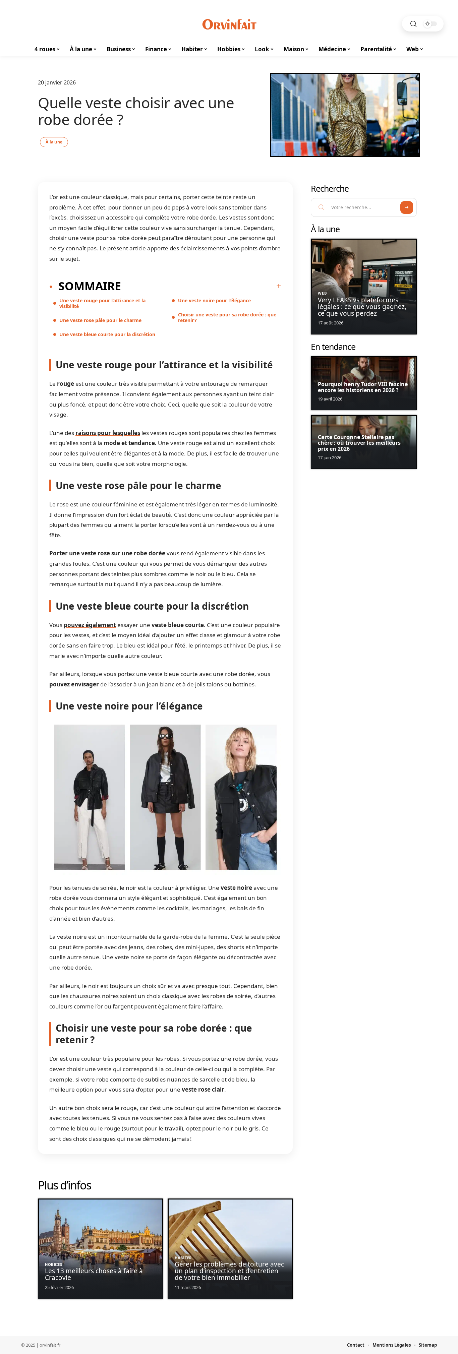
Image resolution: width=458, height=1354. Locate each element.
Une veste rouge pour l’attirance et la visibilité (102, 303)
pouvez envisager (74, 684)
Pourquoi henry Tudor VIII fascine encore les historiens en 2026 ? (363, 387)
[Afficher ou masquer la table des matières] (201, 286)
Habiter (183, 1257)
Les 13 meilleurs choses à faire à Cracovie (94, 1274)
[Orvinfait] (229, 24)
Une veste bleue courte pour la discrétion (107, 334)
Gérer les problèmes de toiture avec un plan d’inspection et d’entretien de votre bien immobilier (229, 1271)
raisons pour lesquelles (107, 433)
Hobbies (53, 1264)
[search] (413, 24)
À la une (54, 142)
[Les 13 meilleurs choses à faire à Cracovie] (100, 1249)
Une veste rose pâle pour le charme (100, 320)
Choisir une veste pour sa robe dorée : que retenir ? (227, 317)
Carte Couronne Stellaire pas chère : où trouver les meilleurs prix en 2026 (359, 442)
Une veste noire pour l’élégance (214, 300)
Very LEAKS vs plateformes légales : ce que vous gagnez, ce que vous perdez (362, 307)
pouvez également (90, 625)
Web (322, 293)
